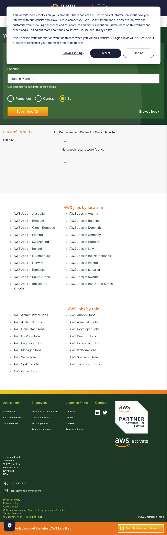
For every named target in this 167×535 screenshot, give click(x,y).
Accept (105, 53)
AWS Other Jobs (25, 371)
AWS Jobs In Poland (83, 263)
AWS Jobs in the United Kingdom (30, 286)
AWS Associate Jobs (83, 322)
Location (13, 69)
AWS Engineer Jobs (28, 343)
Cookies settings (73, 53)
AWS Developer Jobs (84, 329)
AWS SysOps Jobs (26, 364)
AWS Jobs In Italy (81, 248)
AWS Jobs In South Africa (32, 277)
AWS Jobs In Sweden (84, 277)
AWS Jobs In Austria (83, 213)
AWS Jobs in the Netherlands (90, 256)
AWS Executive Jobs (84, 343)
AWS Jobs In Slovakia (84, 270)
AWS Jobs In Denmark (85, 227)
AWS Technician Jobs (84, 364)
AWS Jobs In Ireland (28, 248)
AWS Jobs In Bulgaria (84, 221)
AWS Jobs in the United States (91, 284)
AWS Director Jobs (82, 336)
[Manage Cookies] (9, 525)
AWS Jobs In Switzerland (31, 242)
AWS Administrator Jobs (31, 315)
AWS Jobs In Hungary (84, 242)
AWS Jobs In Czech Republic (34, 227)
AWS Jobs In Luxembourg (32, 256)
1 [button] (64, 140)
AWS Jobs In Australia (29, 213)
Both (71, 98)
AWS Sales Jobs (25, 357)
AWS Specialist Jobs (83, 357)
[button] (67, 140)
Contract (49, 98)
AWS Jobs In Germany (85, 235)
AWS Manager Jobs (27, 350)
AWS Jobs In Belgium (29, 221)
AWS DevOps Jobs (27, 336)
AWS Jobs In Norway (28, 263)
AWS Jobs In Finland (28, 235)
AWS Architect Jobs (28, 322)
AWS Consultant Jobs (29, 329)
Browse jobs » (149, 111)
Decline (138, 53)
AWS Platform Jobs (82, 350)
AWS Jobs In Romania (29, 270)
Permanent (23, 98)
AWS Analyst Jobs (82, 315)
